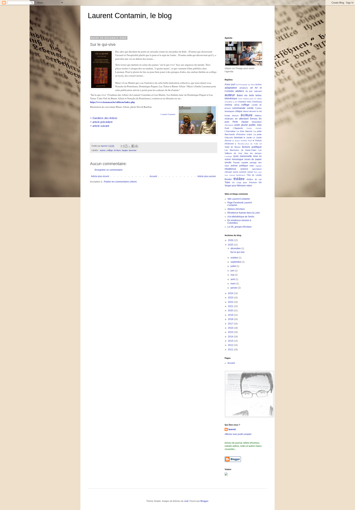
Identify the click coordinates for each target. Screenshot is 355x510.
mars (233, 283)
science (244, 169)
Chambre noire (244, 102)
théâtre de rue (254, 179)
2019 (231, 315)
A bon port (230, 84)
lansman (132, 150)
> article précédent (101, 121)
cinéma (228, 105)
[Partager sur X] (129, 146)
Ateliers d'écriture (236, 209)
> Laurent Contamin (167, 114)
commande (238, 107)
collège (109, 150)
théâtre (239, 179)
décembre (236, 248)
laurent (232, 429)
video (249, 185)
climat (236, 105)
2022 (231, 302)
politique (243, 165)
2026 (231, 240)
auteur (102, 150)
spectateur (257, 169)
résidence (230, 168)
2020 (231, 310)
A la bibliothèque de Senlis (240, 216)
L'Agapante (238, 128)
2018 (231, 319)
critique (238, 111)
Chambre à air (231, 102)
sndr (186, 501)
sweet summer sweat (243, 172)
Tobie (227, 182)
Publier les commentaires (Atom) (120, 181)
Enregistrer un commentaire (109, 170)
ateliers (239, 90)
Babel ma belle (245, 95)
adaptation (231, 87)
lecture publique (252, 146)
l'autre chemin (254, 128)
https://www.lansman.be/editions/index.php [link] (112, 102)
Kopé (227, 128)
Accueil (153, 176)
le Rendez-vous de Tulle (246, 144)
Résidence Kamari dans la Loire (243, 212)
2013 (231, 341)
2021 (231, 306)
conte (250, 107)
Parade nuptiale (240, 162)
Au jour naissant (254, 91)
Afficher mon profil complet (238, 434)
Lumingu (228, 156)
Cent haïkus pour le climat (250, 99)
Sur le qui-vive (237, 252)
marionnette (246, 156)
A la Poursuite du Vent (245, 85)
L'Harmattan (230, 131)
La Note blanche (244, 131)
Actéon (258, 84)
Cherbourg (257, 102)
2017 (231, 323)
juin (233, 270)
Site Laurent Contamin (238, 199)
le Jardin (248, 137)
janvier (234, 288)
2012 (231, 345)
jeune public (248, 124)
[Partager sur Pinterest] (136, 146)
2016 (231, 328)
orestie (228, 162)
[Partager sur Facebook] (133, 146)
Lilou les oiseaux (253, 153)
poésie (234, 165)
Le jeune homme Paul (242, 141)
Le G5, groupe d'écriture (239, 227)
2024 (231, 293)
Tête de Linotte (254, 175)
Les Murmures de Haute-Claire (240, 150)
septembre (236, 262)
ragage (259, 166)
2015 (231, 332)
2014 (231, 336)
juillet (233, 266)
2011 (231, 349)
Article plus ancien (206, 176)
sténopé (228, 172)
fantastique (257, 122)
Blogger (204, 501)
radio (251, 166)
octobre (235, 257)
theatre (228, 179)
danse (246, 111)
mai (233, 275)
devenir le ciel (255, 111)
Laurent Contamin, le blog (130, 15)
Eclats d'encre (232, 115)
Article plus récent (100, 176)
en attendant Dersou (246, 118)
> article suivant (99, 125)
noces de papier (253, 159)
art (251, 88)
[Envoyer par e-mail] (122, 146)
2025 (231, 244)
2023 (231, 297)
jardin (237, 125)
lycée (236, 156)
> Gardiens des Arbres (103, 118)
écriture (117, 150)
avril (233, 279)
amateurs (243, 88)
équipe (125, 150)
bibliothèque (231, 98)
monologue (237, 159)
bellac (259, 95)
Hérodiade (229, 125)
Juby (259, 125)
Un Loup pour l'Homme (244, 182)
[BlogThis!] (126, 146)
